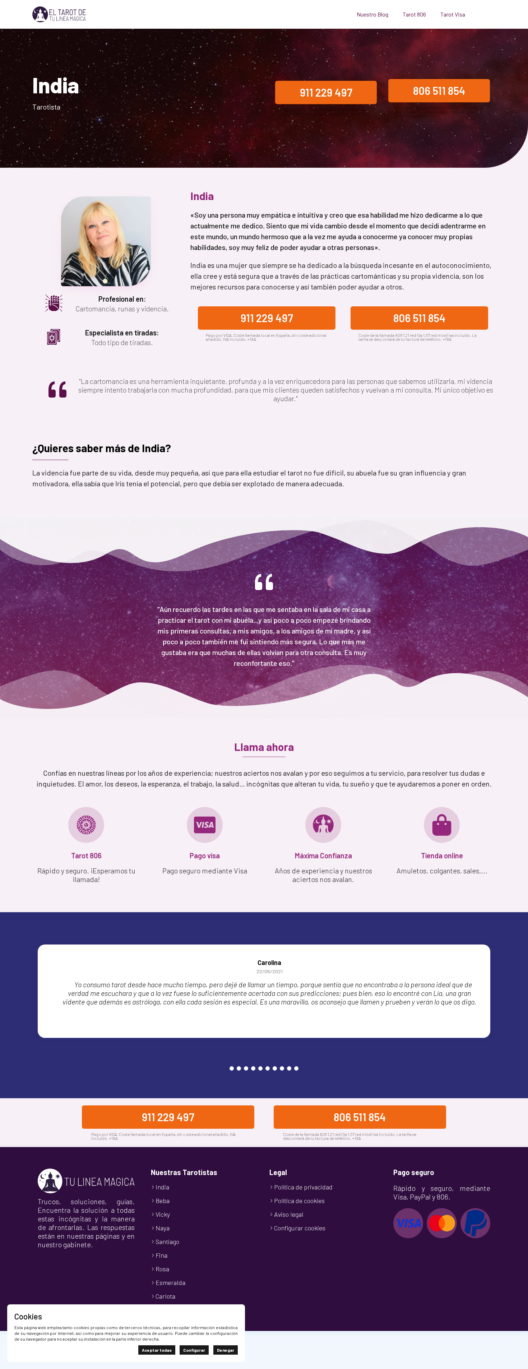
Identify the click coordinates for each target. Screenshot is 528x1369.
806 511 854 (439, 90)
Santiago (167, 1241)
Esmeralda (170, 1282)
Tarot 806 (414, 14)
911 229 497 (326, 92)
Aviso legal (289, 1214)
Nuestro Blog (372, 14)
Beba (163, 1200)
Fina (161, 1255)
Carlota (165, 1296)
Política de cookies (299, 1200)
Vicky (163, 1214)
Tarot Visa (452, 14)
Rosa (162, 1269)
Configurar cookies (299, 1228)
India (162, 1187)
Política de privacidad (303, 1187)
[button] (232, 1068)
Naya (163, 1228)
